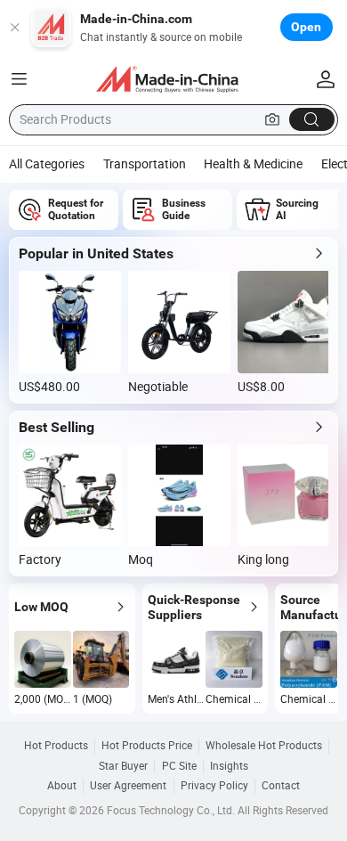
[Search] (312, 120)
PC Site (179, 766)
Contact (281, 786)
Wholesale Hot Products (264, 746)
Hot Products (56, 746)
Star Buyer (123, 766)
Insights (229, 766)
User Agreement (128, 786)
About (62, 786)
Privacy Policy (214, 786)
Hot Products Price (146, 746)
